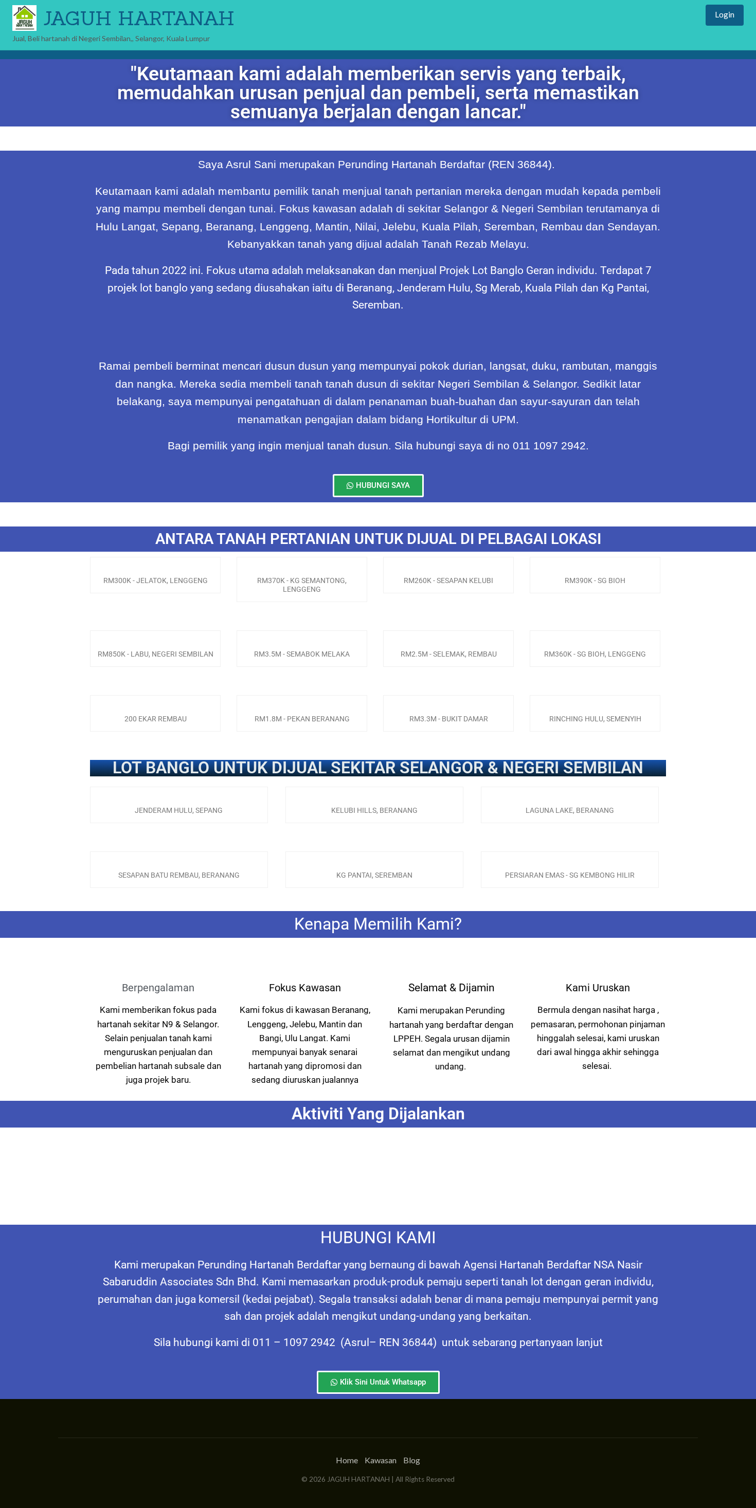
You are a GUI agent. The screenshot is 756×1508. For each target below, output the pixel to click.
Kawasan (381, 1460)
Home (347, 1460)
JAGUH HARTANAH (139, 18)
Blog (411, 1460)
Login (724, 14)
